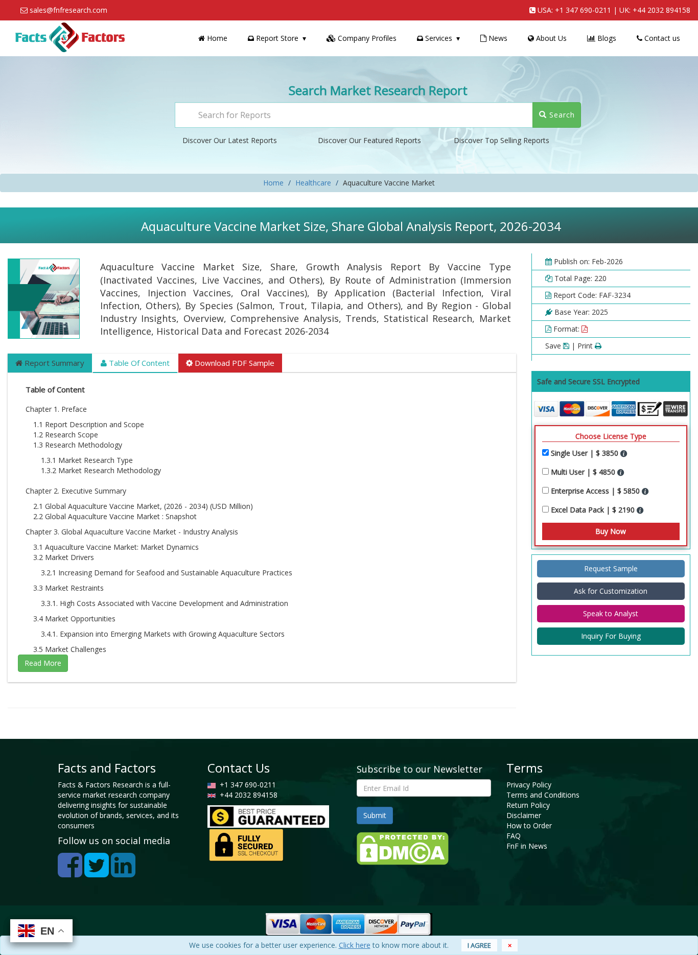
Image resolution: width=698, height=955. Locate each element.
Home (216, 38)
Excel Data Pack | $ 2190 (594, 510)
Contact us (661, 38)
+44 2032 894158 (661, 10)
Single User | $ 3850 (585, 453)
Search (561, 115)
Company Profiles (366, 38)
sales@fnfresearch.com (68, 10)
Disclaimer (523, 815)
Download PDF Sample (233, 363)
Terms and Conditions (542, 795)
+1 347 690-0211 (583, 10)
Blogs (605, 38)
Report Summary (53, 363)
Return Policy (528, 805)
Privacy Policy (528, 784)
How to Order (529, 825)
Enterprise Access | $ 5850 (596, 491)
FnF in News (526, 846)
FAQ (513, 836)
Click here (354, 945)
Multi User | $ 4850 (584, 472)
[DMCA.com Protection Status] (403, 848)
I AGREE (479, 945)
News (496, 38)
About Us (550, 38)
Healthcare (313, 183)
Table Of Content (138, 363)
